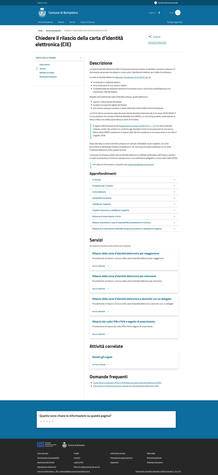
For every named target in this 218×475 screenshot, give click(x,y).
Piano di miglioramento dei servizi (87, 466)
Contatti (77, 457)
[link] (101, 266)
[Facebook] (158, 12)
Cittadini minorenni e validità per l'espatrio (110, 210)
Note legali (151, 453)
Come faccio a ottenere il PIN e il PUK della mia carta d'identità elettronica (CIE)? (127, 382)
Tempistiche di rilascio (101, 198)
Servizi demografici (53, 30)
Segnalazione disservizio (46, 466)
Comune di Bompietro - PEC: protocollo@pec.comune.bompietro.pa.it (63, 471)
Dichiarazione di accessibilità (48, 457)
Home (40, 30)
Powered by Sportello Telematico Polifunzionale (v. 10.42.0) (158, 471)
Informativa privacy (117, 453)
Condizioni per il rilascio (102, 185)
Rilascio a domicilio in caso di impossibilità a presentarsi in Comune (121, 222)
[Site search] (178, 12)
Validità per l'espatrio (101, 204)
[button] (166, 2)
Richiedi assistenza (154, 457)
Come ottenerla (99, 191)
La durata (96, 179)
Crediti (76, 453)
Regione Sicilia (42, 3)
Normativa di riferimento (157, 42)
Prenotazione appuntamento (121, 457)
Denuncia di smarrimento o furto (106, 216)
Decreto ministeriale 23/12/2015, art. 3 (133, 77)
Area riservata (42, 453)
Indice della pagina (46, 57)
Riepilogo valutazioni (155, 462)
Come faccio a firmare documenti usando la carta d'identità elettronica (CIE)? (126, 385)
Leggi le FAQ (78, 462)
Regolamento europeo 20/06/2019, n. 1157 (138, 125)
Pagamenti (114, 462)
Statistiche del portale (45, 462)
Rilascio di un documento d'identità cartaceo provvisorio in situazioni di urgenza (127, 228)
